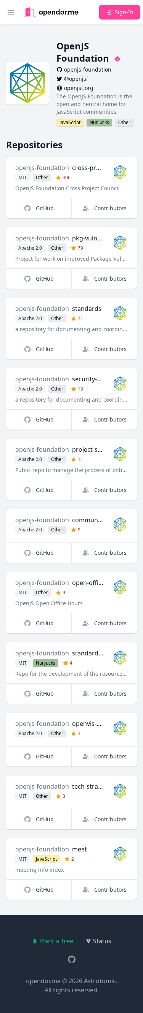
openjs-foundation (42, 167)
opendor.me (43, 981)
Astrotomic (100, 981)
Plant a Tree (56, 941)
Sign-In (124, 12)
